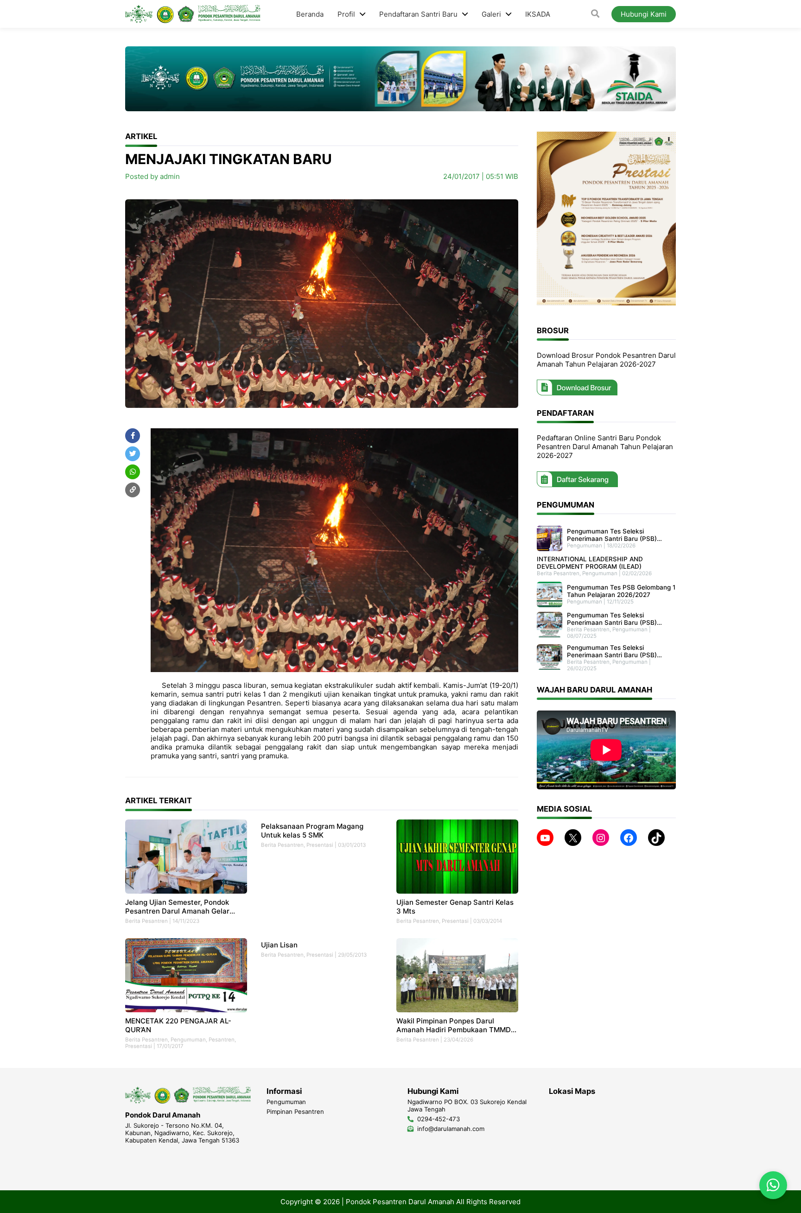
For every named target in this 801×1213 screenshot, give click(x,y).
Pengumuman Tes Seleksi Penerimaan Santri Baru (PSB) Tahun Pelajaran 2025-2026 (612, 619)
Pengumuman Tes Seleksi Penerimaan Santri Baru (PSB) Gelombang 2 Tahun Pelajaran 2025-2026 (612, 651)
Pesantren (222, 1039)
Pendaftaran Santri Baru (418, 14)
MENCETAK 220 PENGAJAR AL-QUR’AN (178, 1025)
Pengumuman (188, 1039)
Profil (346, 14)
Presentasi (319, 845)
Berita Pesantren (146, 921)
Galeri (491, 14)
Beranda (310, 14)
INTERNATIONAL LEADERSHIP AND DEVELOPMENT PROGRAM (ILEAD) (590, 563)
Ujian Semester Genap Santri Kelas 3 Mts (455, 906)
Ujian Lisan (279, 944)
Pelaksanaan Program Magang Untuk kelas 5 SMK (312, 830)
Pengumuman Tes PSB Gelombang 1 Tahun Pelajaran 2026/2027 (621, 591)
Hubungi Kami (644, 14)
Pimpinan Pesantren (295, 1111)
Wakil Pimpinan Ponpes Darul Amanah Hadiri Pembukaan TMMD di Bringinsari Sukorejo (453, 1025)
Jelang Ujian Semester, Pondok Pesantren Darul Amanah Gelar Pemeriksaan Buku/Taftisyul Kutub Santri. (183, 906)
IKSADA (537, 14)
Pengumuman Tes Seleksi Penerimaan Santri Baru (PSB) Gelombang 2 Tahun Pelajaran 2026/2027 (612, 534)
